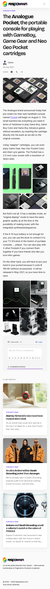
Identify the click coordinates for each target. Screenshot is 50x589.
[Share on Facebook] (11, 72)
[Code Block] (29, 358)
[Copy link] (21, 72)
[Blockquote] (26, 358)
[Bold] (9, 358)
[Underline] (15, 358)
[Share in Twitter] (16, 72)
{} (36, 358)
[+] (38, 358)
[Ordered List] (21, 358)
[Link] (32, 358)
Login (40, 342)
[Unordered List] (24, 358)
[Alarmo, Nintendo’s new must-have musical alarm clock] (25, 395)
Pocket (13, 117)
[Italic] (12, 358)
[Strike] (18, 358)
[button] (44, 4)
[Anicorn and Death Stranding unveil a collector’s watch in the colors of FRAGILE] (25, 505)
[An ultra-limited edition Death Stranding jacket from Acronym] (25, 450)
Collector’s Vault (9, 11)
